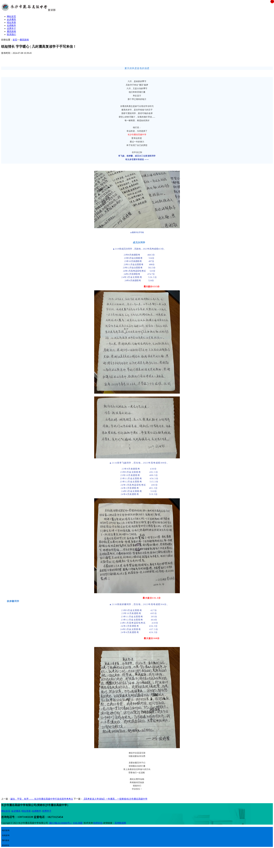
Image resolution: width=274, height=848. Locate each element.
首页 (15, 40)
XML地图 (77, 823)
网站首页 (11, 16)
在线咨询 (6, 834)
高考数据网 (120, 823)
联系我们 (11, 34)
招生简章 (11, 22)
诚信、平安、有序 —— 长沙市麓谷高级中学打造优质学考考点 (41, 799)
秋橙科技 (97, 823)
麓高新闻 (11, 31)
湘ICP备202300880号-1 (60, 823)
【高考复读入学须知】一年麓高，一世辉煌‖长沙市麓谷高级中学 (115, 799)
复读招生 (5, 845)
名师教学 (11, 25)
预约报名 (5, 840)
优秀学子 (11, 28)
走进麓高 (11, 19)
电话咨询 (5, 830)
